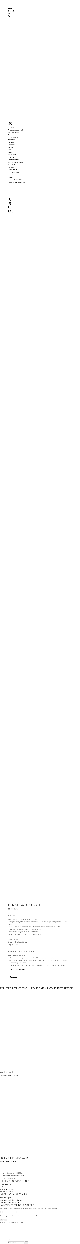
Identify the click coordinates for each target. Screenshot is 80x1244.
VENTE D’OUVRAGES (15, 180)
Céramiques (12, 157)
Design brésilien (13, 160)
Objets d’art (12, 155)
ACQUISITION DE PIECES (16, 182)
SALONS (11, 167)
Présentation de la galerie (16, 130)
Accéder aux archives (7, 1189)
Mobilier (10, 152)
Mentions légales (5, 1198)
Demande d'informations (16, 969)
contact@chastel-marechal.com (13, 1176)
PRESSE (10, 175)
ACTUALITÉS (12, 165)
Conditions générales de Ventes (10, 1203)
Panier (10, 8)
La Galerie (3, 1187)
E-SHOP (10, 177)
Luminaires (11, 145)
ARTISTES (11, 140)
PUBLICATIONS (13, 172)
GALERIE (11, 127)
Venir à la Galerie (13, 132)
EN (9, 13)
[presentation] (26, 1242)
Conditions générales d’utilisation (11, 1200)
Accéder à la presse (6, 1192)
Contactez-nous (5, 1184)
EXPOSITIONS (13, 170)
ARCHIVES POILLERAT (15, 162)
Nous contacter (13, 137)
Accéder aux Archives (15, 135)
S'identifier (11, 11)
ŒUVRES (11, 142)
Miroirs (10, 147)
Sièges (10, 150)
